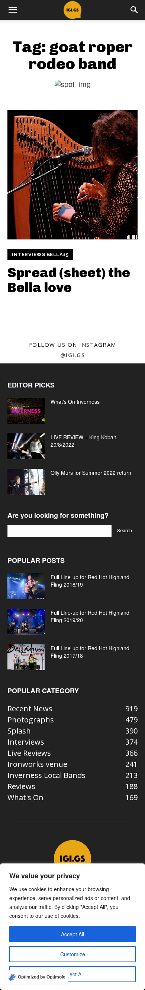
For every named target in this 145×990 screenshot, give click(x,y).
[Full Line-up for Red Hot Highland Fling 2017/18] (26, 657)
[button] (13, 10)
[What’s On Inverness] (26, 411)
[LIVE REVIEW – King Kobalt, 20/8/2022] (26, 446)
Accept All (72, 934)
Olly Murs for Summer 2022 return (91, 472)
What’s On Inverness (75, 401)
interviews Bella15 (40, 254)
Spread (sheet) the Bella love (68, 280)
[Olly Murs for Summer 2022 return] (26, 482)
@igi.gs (72, 355)
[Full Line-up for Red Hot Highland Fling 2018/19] (26, 586)
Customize (72, 954)
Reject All (73, 974)
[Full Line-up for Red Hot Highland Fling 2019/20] (26, 622)
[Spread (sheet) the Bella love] (72, 174)
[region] (72, 926)
